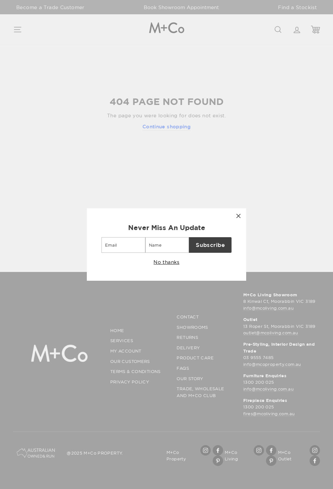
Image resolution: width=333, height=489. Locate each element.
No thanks (166, 261)
